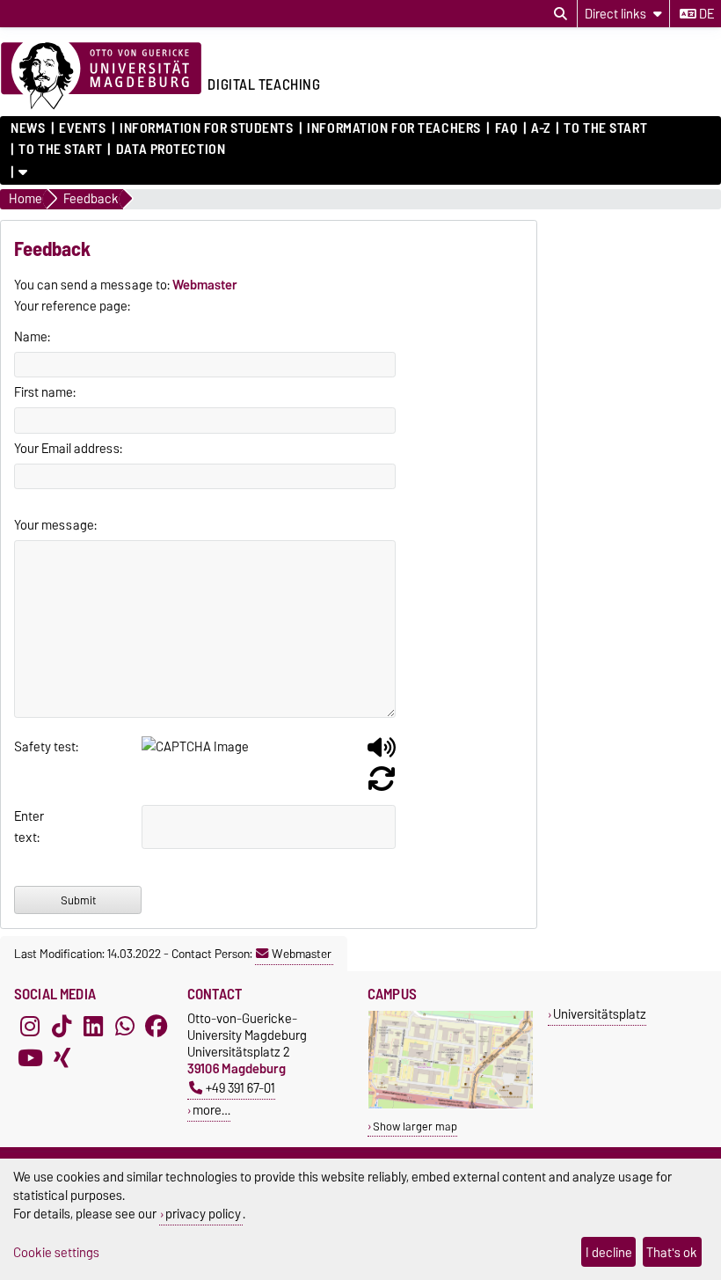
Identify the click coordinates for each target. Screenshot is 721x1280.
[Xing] (61, 1057)
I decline (609, 1252)
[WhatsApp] (125, 1026)
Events (82, 128)
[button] (382, 753)
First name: (45, 392)
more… (211, 1110)
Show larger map (415, 1126)
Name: (32, 336)
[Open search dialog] (560, 14)
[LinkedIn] (93, 1026)
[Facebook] (156, 1026)
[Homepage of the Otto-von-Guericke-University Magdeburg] (101, 76)
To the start (605, 128)
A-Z (540, 128)
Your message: (55, 525)
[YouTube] (30, 1057)
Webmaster (301, 953)
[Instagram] (30, 1026)
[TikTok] (61, 1026)
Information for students (206, 128)
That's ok (671, 1252)
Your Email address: (68, 448)
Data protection (170, 149)
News (28, 128)
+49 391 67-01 (240, 1088)
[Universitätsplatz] (451, 1104)
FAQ (506, 128)
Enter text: (28, 827)
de (705, 14)
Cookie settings (56, 1252)
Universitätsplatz (599, 1014)
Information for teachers (393, 128)
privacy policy (203, 1214)
